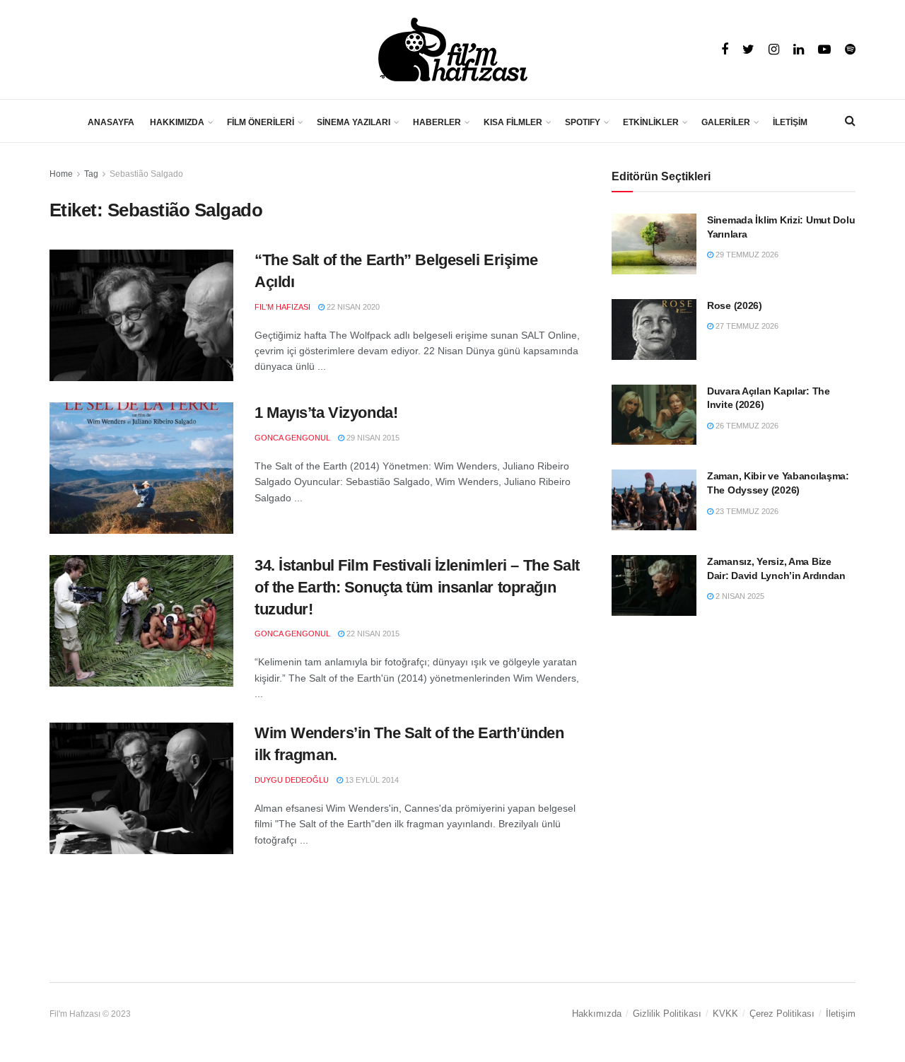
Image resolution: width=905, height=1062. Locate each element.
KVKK (725, 1013)
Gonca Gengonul (292, 437)
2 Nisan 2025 (738, 596)
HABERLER (437, 122)
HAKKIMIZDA (177, 122)
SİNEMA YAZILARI (353, 122)
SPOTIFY (582, 122)
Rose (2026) (734, 305)
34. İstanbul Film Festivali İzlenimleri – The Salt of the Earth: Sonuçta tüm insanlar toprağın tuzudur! (417, 587)
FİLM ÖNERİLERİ (260, 122)
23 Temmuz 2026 (745, 511)
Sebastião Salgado (146, 174)
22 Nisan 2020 (352, 307)
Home (61, 174)
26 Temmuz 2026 (745, 425)
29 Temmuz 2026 (745, 254)
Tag (91, 174)
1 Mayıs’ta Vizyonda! (326, 412)
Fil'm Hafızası (282, 307)
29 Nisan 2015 (371, 437)
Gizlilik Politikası (667, 1013)
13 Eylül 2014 (371, 780)
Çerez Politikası (781, 1013)
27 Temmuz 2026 (745, 326)
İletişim (841, 1013)
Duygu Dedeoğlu (292, 780)
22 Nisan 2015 (371, 633)
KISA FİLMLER (513, 122)
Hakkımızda (596, 1013)
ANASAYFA (111, 122)
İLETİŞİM (790, 122)
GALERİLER (725, 122)
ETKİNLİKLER (651, 122)
